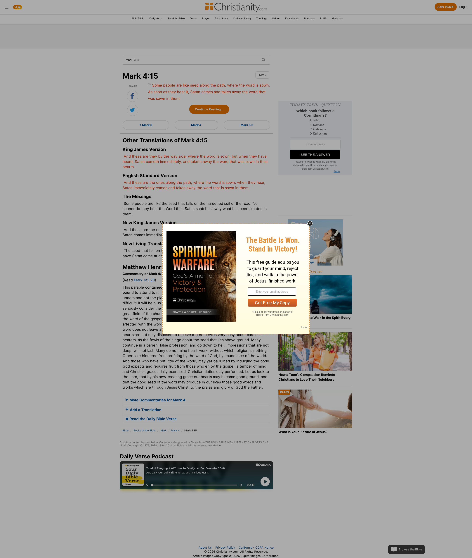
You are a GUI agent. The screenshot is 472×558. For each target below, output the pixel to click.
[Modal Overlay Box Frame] (236, 279)
